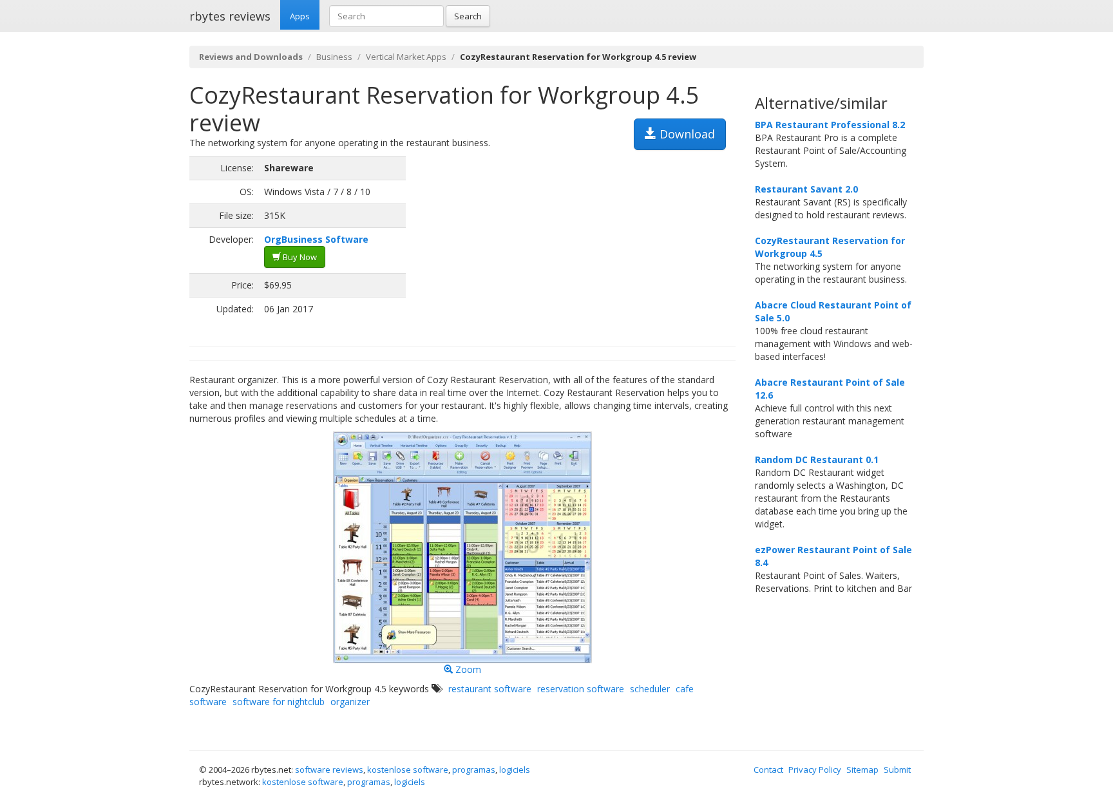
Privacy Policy (814, 769)
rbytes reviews (230, 16)
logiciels (514, 769)
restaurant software (489, 689)
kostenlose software (407, 769)
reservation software (580, 689)
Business (334, 56)
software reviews (329, 769)
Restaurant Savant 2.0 (806, 189)
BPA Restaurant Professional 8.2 (830, 124)
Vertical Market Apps (406, 56)
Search (468, 16)
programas (473, 769)
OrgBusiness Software (316, 239)
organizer (350, 701)
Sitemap (862, 769)
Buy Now (299, 257)
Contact (768, 769)
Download (685, 134)
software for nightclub (279, 701)
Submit (897, 769)
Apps (300, 16)
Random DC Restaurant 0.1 (817, 459)
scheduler (650, 689)
